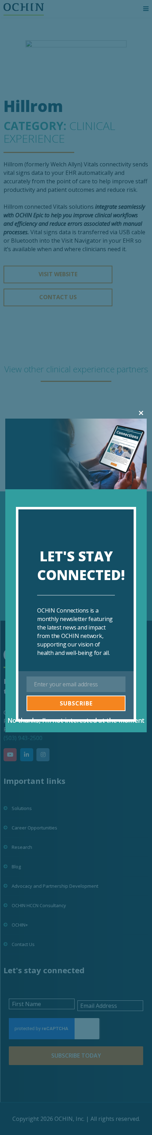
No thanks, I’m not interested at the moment (76, 720)
